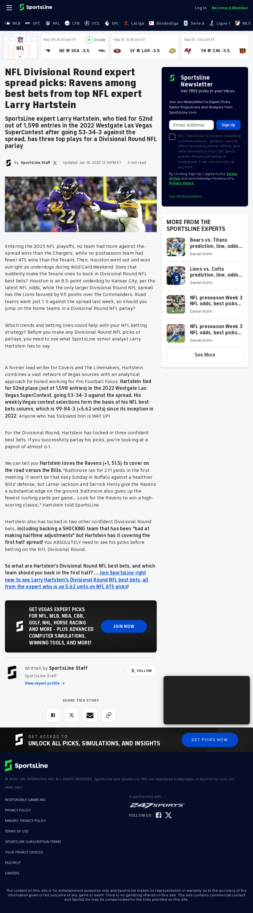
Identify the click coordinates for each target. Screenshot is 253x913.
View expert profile (42, 683)
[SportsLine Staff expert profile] (12, 672)
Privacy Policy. (181, 183)
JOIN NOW (124, 626)
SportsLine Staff (68, 668)
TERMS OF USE (16, 831)
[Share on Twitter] (71, 715)
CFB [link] (76, 23)
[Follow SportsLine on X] (168, 815)
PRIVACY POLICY (18, 810)
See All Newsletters (185, 196)
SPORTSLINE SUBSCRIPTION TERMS (33, 842)
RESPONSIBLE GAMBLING (25, 800)
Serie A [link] (197, 23)
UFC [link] (36, 23)
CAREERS (12, 870)
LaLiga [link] (137, 23)
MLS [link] (247, 23)
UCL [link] (96, 23)
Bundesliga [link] (167, 23)
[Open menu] (10, 8)
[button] (20, 46)
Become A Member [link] (230, 7)
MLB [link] (16, 23)
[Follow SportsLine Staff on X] (55, 163)
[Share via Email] (90, 715)
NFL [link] (56, 23)
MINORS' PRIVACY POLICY (25, 821)
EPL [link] (115, 23)
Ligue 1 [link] (223, 23)
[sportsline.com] (36, 7)
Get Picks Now (210, 739)
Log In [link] (201, 7)
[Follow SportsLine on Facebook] (158, 815)
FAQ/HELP (13, 859)
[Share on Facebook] (53, 715)
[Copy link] (108, 715)
